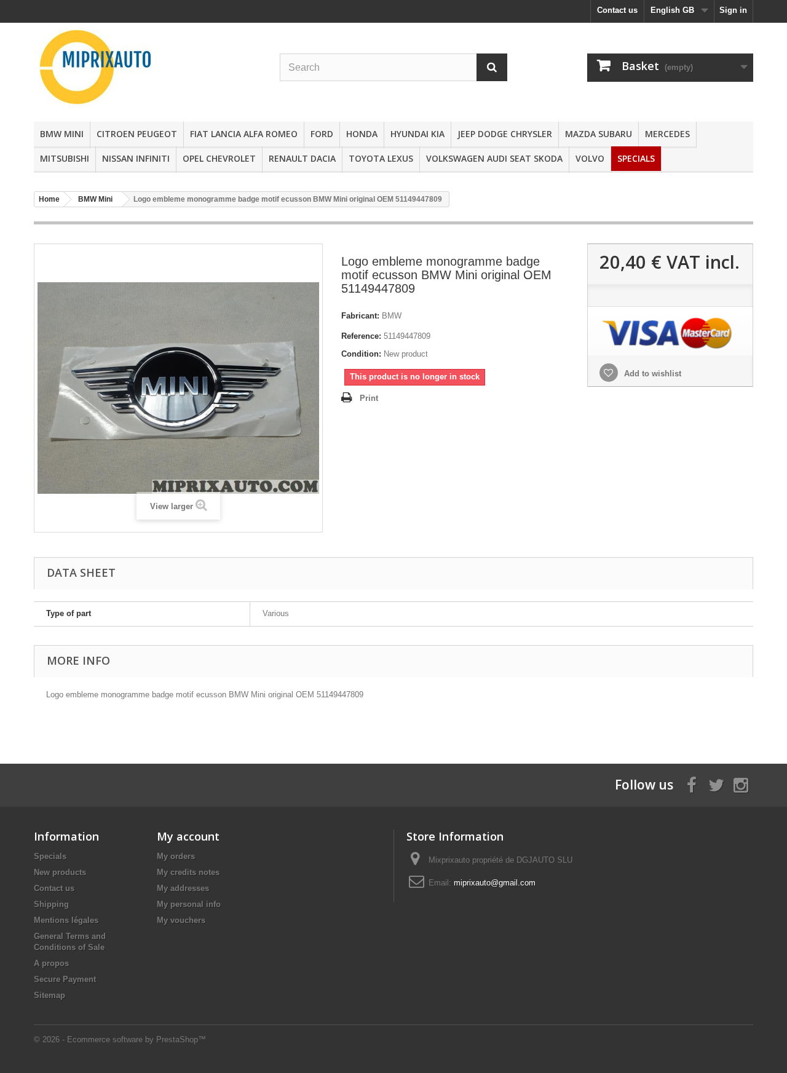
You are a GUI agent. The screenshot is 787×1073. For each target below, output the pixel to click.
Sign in (733, 10)
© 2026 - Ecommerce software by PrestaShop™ (120, 1039)
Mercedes (667, 134)
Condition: (361, 353)
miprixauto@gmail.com (495, 882)
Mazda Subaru (598, 134)
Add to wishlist (651, 373)
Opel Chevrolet (219, 158)
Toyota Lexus (381, 158)
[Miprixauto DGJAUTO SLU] (147, 67)
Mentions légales (66, 920)
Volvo (589, 158)
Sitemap (49, 995)
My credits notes (188, 872)
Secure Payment (65, 979)
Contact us (617, 10)
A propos (51, 963)
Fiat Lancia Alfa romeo (244, 134)
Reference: (361, 336)
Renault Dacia (302, 158)
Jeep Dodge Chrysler (504, 134)
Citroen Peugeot (137, 134)
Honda (362, 134)
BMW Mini (62, 134)
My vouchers (181, 920)
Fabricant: (360, 315)
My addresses (183, 888)
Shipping (51, 904)
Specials (636, 158)
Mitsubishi (64, 158)
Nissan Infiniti (136, 158)
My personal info (189, 904)
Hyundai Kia (417, 134)
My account (188, 836)
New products (60, 872)
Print (369, 398)
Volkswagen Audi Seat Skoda (494, 158)
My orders (176, 856)
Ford (321, 134)
